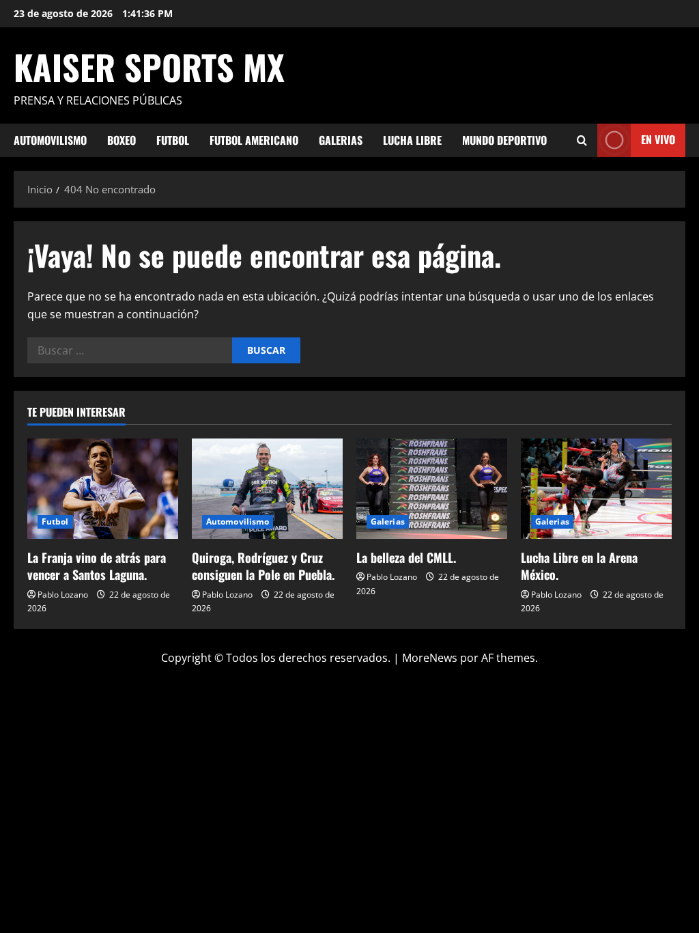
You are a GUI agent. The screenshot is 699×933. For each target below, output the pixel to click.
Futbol (172, 140)
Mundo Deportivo (504, 140)
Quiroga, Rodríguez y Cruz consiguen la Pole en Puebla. (263, 565)
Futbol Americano (254, 140)
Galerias (340, 140)
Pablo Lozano (63, 594)
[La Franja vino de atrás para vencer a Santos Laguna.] (102, 488)
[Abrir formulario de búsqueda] (582, 140)
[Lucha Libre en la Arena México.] (596, 488)
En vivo (658, 139)
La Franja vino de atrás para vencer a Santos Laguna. (96, 565)
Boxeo (121, 140)
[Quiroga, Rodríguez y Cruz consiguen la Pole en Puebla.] (267, 488)
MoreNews (429, 657)
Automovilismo (50, 140)
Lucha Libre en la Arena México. (579, 565)
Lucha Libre (412, 140)
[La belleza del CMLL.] (431, 488)
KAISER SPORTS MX (149, 66)
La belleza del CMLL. (406, 557)
